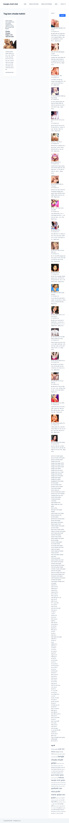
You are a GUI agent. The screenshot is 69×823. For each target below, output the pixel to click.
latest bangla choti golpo (57, 538)
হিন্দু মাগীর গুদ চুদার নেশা (55, 272)
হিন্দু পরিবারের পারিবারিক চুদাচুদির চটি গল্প (58, 423)
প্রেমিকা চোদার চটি (55, 804)
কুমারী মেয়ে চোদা (54, 601)
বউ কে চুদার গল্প (54, 651)
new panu (53, 556)
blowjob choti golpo (56, 767)
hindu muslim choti (56, 524)
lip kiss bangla (54, 540)
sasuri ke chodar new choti (58, 572)
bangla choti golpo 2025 (57, 466)
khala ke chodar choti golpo (58, 531)
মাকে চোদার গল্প (54, 699)
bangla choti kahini (33, 4)
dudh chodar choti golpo (57, 513)
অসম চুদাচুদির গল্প (62, 797)
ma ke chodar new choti (57, 547)
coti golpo (53, 500)
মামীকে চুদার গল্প (54, 710)
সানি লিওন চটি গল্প (54, 733)
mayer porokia (55, 552)
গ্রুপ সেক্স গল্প (53, 617)
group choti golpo (55, 520)
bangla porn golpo (56, 479)
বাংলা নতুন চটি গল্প (54, 664)
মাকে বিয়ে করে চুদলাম (55, 701)
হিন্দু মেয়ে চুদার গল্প (54, 741)
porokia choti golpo (56, 563)
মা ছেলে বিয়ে (54, 807)
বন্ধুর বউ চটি (53, 653)
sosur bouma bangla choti (57, 574)
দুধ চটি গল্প (53, 631)
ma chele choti (62, 782)
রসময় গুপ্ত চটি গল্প (57, 811)
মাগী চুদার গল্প (53, 703)
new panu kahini (62, 786)
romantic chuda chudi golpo (58, 569)
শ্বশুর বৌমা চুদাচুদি (54, 728)
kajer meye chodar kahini (57, 529)
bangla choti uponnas (46, 4)
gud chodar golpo (57, 775)
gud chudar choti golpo (57, 522)
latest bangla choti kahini (55, 782)
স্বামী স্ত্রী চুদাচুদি (54, 739)
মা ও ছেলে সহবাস (9, 27)
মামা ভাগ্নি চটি (53, 707)
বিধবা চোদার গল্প (54, 676)
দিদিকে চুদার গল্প (54, 629)
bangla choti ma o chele (57, 472)
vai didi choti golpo (56, 579)
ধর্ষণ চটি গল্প (53, 633)
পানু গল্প (52, 642)
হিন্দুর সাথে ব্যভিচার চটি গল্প (56, 162)
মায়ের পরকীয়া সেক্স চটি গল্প (55, 714)
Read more (58, 40)
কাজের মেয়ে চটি (54, 599)
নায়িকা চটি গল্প (53, 635)
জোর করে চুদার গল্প (54, 624)
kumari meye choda (56, 536)
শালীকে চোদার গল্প (54, 724)
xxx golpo (53, 583)
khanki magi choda (54, 777)
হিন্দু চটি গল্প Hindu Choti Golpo (58, 442)
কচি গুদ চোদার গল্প (54, 594)
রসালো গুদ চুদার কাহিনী (55, 721)
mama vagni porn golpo (57, 551)
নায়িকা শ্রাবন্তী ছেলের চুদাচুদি (56, 637)
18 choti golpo (54, 749)
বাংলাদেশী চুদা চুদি (54, 671)
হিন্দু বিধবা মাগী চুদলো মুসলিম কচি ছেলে (58, 360)
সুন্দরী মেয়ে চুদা (53, 735)
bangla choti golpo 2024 (57, 465)
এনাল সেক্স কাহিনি (61, 800)
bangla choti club (10, 4)
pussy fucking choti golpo (57, 565)
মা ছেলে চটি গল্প (54, 692)
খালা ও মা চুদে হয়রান (54, 603)
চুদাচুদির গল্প (53, 620)
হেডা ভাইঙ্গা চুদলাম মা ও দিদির (56, 75)
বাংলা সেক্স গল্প (53, 669)
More (56, 4)
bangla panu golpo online (58, 765)
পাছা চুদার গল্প (53, 640)
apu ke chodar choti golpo (58, 457)
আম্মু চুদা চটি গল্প (54, 590)
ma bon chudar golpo (56, 542)
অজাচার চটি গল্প (54, 585)
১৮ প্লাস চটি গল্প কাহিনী (59, 813)
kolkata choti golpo (56, 534)
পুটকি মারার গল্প (53, 646)
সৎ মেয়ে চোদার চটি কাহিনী (55, 730)
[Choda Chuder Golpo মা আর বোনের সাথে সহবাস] (9, 44)
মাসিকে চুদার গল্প (54, 715)
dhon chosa (54, 508)
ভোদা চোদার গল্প (54, 687)
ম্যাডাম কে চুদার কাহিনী (55, 717)
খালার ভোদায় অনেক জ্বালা (55, 608)
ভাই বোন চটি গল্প (54, 681)
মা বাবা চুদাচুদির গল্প (59, 808)
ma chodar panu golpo (57, 545)
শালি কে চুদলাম (53, 723)
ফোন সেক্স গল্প (53, 649)
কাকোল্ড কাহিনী (54, 802)
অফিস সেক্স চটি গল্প (54, 586)
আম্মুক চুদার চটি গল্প (54, 592)
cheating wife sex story (57, 495)
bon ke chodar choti (56, 484)
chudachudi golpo (55, 499)
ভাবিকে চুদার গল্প (54, 683)
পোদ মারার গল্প (53, 647)
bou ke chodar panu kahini (58, 491)
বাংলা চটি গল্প (53, 662)
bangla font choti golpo (57, 475)
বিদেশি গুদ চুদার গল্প (54, 674)
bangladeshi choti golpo (57, 481)
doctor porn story (56, 771)
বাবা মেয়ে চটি (53, 658)
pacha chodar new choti (57, 560)
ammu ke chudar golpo (57, 456)
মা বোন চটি (53, 696)
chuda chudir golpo (56, 497)
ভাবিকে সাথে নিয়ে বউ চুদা (55, 685)
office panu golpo (55, 558)
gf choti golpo (54, 517)
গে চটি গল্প (53, 613)
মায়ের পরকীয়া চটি (54, 712)
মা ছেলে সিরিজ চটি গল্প (55, 694)
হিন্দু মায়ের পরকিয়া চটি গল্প (55, 230)
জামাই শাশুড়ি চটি (54, 622)
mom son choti (60, 784)
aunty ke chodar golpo (57, 459)
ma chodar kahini (55, 543)
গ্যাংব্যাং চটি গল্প (54, 615)
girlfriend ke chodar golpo (57, 518)
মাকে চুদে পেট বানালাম (55, 698)
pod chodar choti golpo (57, 561)
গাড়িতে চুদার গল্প (54, 610)
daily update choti (55, 502)
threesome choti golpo (57, 576)
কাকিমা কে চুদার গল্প (54, 595)
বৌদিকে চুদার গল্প (54, 678)
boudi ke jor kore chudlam (58, 493)
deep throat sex (57, 769)
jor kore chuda (55, 527)
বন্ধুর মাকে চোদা (54, 655)
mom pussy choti (54, 784)
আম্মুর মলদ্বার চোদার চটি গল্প (55, 800)
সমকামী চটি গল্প (53, 732)
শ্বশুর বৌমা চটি (53, 726)
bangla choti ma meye (56, 470)
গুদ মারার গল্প (53, 612)
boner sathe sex (55, 490)
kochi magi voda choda (57, 533)
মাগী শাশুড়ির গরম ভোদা (55, 705)
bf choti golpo (54, 483)
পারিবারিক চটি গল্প (7, 26)
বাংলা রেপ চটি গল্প (54, 667)
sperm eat (58, 797)
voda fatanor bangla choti (57, 581)
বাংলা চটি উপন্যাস (54, 660)
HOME (25, 4)
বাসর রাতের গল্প (53, 672)
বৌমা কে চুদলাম (54, 680)
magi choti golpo (55, 549)
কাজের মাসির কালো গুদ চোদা (56, 597)
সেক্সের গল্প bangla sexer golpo (58, 737)
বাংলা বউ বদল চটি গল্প (55, 665)
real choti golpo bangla (57, 567)
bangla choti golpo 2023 (57, 463)
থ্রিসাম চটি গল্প (53, 628)
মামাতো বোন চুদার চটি (55, 708)
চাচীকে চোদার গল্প (54, 619)
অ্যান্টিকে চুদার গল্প (54, 588)
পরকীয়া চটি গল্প (53, 638)
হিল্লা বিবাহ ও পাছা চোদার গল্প (56, 142)
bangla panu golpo (56, 477)
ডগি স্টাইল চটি (53, 626)
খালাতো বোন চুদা (54, 606)
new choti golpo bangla (57, 554)
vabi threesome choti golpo (58, 577)
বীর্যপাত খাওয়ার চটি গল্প (56, 806)
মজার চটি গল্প (53, 689)
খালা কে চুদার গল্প (54, 604)
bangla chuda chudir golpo (57, 759)
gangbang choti (59, 772)
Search (53, 13)
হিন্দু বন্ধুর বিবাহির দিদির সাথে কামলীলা (57, 403)
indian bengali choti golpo (57, 525)
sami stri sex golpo (56, 570)
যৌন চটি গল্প (53, 719)
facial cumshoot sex (56, 515)
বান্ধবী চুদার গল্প (54, 656)
